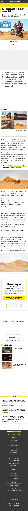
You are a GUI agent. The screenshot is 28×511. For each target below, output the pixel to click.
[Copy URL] (2, 83)
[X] (2, 81)
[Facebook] (2, 79)
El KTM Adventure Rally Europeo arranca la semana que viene (19, 350)
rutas (17, 337)
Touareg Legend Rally (17, 334)
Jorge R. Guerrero (11, 405)
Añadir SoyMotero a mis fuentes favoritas (14, 297)
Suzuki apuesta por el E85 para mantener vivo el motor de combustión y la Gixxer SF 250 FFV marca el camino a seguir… (13, 418)
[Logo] (14, 1)
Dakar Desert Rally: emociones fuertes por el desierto (20, 357)
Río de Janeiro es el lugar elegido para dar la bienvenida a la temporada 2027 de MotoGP (13, 409)
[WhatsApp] (2, 72)
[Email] (2, 74)
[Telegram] (2, 76)
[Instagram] (14, 323)
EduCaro (15, 45)
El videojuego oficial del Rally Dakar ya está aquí (19, 365)
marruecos (9, 334)
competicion (5, 412)
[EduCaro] (12, 45)
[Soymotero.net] (14, 431)
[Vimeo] (16, 504)
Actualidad (12, 337)
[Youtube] (18, 504)
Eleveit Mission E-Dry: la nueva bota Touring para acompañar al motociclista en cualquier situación (13, 402)
